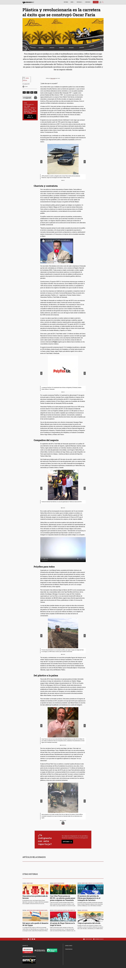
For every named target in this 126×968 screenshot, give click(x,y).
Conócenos (87, 2)
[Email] (31, 92)
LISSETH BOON (29, 910)
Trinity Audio (52, 78)
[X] (24, 92)
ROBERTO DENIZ (29, 883)
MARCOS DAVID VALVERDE (59, 883)
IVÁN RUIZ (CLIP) (91, 883)
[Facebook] (28, 92)
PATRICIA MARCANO (37, 910)
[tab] (61, 654)
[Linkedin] (35, 92)
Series (72, 2)
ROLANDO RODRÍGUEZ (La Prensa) (102, 883)
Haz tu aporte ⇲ (30, 116)
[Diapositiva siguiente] (85, 161)
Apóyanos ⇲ (67, 841)
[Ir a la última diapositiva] (41, 161)
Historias (66, 2)
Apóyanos (95, 2)
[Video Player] (63, 34)
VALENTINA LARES (66, 910)
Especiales (79, 2)
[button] (63, 161)
